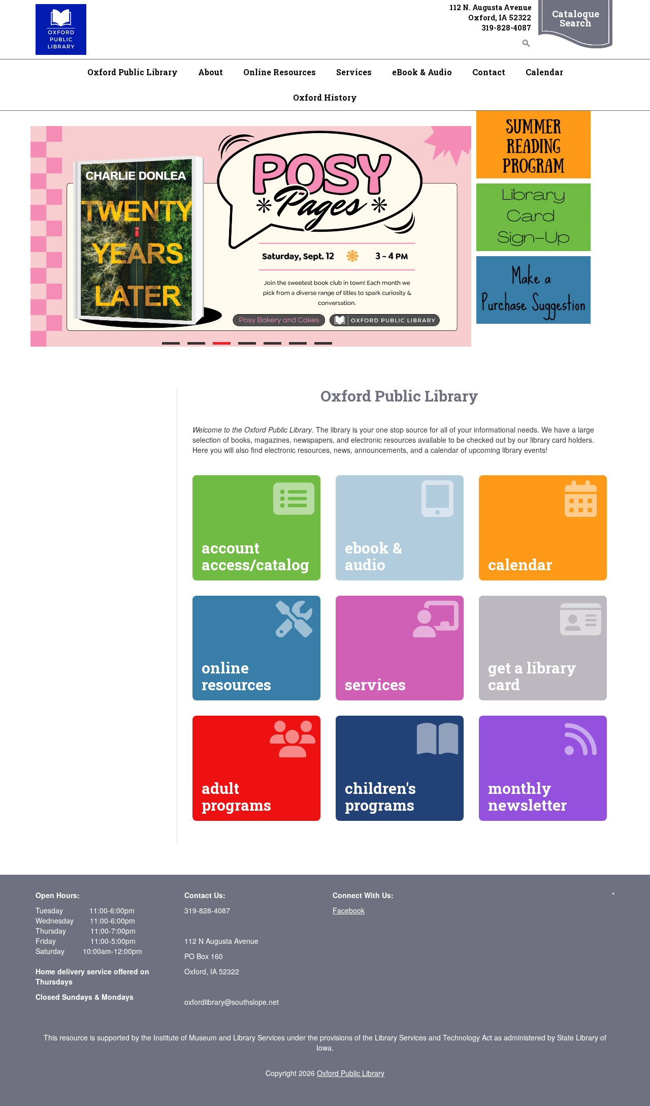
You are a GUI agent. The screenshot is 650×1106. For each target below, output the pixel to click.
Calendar (544, 72)
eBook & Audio (422, 72)
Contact (488, 72)
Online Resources (279, 72)
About (210, 72)
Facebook (349, 910)
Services (354, 72)
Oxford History (325, 97)
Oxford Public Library (132, 72)
